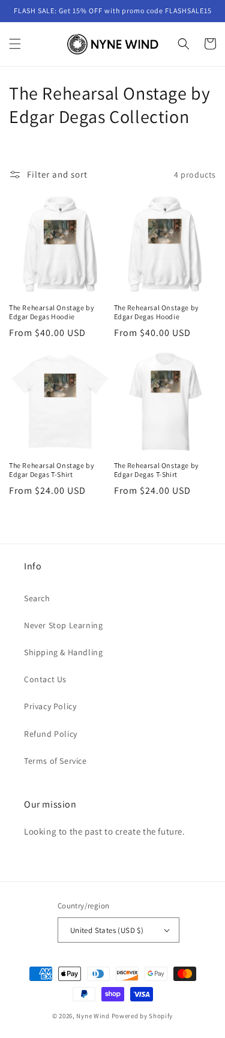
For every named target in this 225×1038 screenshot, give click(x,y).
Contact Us (45, 679)
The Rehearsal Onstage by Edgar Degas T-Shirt (51, 470)
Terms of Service (55, 760)
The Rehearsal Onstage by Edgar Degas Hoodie (51, 312)
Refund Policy (50, 733)
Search (37, 598)
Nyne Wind (92, 1016)
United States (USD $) (106, 930)
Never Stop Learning (63, 625)
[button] (15, 44)
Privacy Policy (50, 706)
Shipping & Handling (63, 652)
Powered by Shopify (142, 1016)
